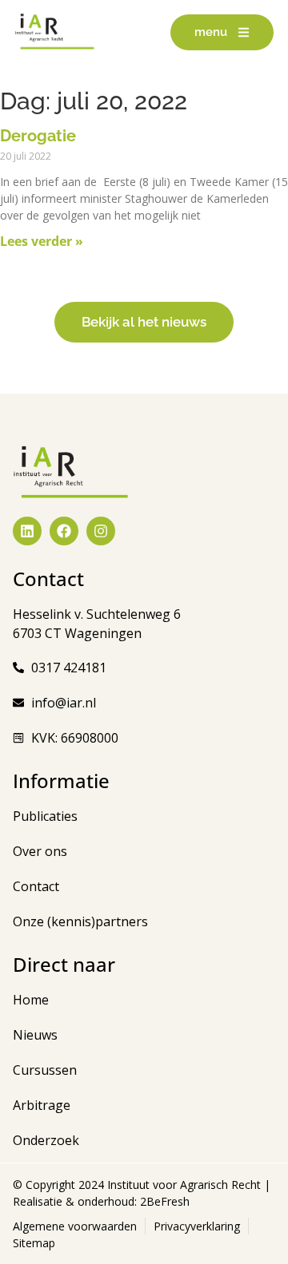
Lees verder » (41, 241)
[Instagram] (100, 531)
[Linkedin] (27, 531)
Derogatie (38, 135)
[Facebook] (64, 531)
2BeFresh (163, 1201)
